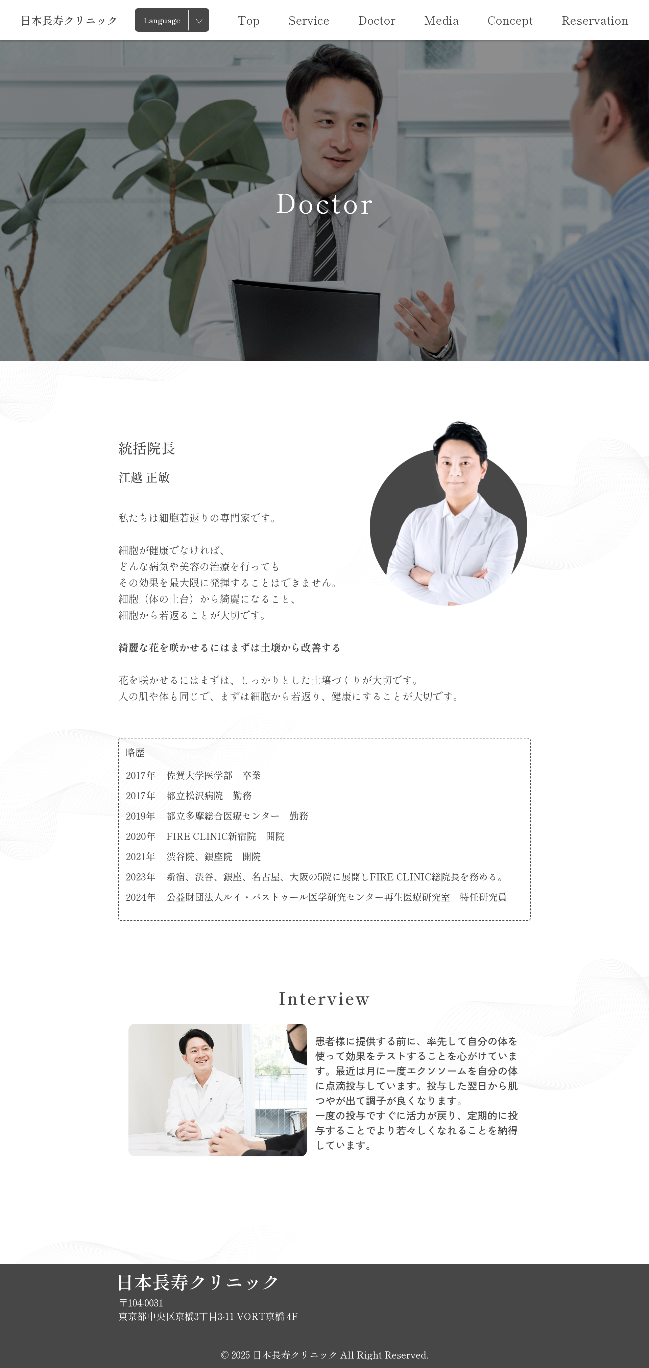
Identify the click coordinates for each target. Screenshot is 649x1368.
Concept (510, 20)
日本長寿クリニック (69, 20)
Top (248, 20)
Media (441, 20)
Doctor (376, 20)
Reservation (595, 20)
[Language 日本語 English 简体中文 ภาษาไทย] (172, 21)
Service (309, 20)
